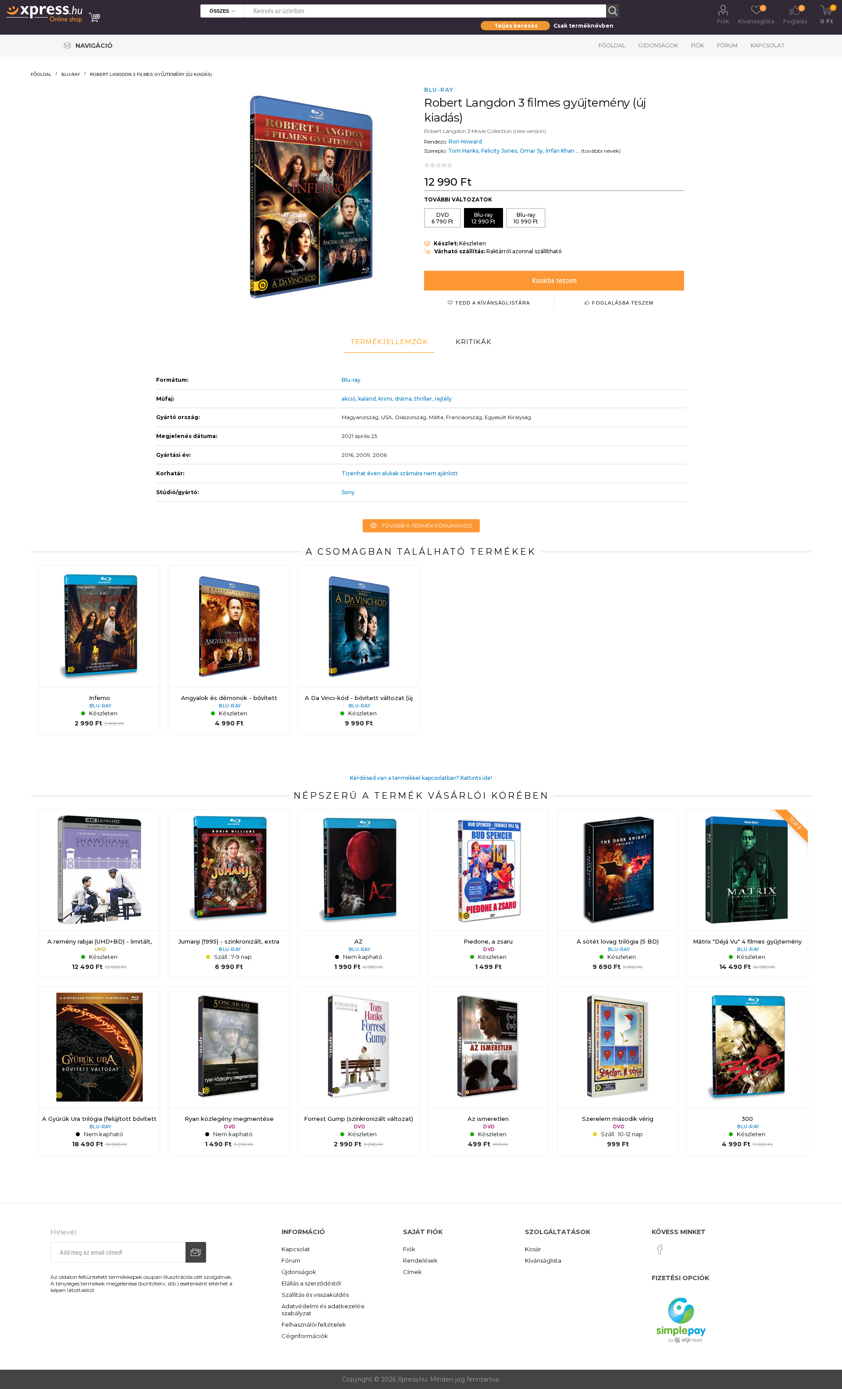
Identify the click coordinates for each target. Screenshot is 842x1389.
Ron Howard (465, 141)
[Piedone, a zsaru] (488, 894)
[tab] (389, 342)
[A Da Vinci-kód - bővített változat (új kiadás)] (358, 650)
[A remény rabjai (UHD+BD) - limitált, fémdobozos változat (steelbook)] (99, 894)
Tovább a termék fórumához (427, 525)
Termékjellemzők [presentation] (389, 341)
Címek (412, 1271)
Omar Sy (531, 150)
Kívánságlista (543, 1260)
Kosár (533, 1249)
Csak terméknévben (583, 25)
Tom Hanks (463, 150)
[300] (747, 1071)
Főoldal (612, 45)
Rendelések (420, 1260)
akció (349, 398)
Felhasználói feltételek (314, 1324)
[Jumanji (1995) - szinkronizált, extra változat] (228, 894)
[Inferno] (99, 650)
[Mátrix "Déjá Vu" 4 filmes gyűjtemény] (747, 894)
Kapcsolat (768, 45)
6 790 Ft (442, 218)
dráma (403, 398)
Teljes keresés (516, 25)
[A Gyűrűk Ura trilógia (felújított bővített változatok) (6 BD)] (99, 1071)
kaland (367, 398)
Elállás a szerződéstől (311, 1283)
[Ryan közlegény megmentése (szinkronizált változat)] (228, 1071)
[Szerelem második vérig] (617, 1071)
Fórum (727, 45)
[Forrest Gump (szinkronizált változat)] (358, 1071)
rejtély (443, 398)
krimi (385, 398)
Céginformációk (305, 1335)
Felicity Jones (499, 150)
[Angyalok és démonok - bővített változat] (228, 650)
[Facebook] (660, 1249)
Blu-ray (351, 380)
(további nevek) (601, 150)
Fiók (723, 21)
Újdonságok (658, 45)
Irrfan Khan (560, 150)
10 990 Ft (526, 218)
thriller (423, 398)
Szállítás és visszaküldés (315, 1294)
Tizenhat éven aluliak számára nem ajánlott (400, 473)
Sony (348, 492)
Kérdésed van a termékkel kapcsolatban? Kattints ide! (421, 778)
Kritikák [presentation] (474, 341)
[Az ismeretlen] (488, 1071)
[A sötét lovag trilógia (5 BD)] (617, 894)
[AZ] (358, 894)
